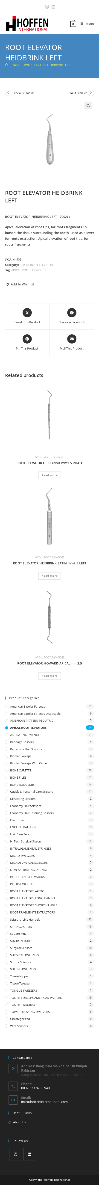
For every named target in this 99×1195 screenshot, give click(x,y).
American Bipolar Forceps (27, 706)
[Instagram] (15, 1154)
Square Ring (18, 933)
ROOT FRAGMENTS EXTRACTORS (32, 912)
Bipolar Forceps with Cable (28, 763)
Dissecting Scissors (22, 799)
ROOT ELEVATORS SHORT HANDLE (33, 905)
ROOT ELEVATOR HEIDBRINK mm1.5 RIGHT (49, 463)
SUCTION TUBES (21, 941)
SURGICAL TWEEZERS (24, 955)
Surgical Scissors (21, 948)
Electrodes (17, 820)
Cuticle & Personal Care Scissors (31, 791)
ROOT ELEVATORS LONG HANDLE (33, 898)
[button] (88, 105)
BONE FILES (18, 777)
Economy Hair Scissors (25, 806)
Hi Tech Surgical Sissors (26, 841)
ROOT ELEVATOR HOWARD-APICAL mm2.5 (49, 663)
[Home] (6, 65)
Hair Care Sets (19, 834)
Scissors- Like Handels (25, 919)
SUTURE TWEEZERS (23, 969)
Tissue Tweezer (20, 983)
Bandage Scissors (22, 742)
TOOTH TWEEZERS (22, 1004)
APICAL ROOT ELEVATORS (37, 265)
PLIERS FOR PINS (21, 884)
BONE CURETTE (20, 770)
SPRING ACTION (21, 927)
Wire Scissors (19, 1026)
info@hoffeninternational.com (44, 1102)
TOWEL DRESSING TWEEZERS (30, 1012)
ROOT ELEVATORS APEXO (27, 891)
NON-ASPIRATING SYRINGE (28, 870)
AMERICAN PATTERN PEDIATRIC (31, 720)
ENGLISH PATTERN (23, 827)
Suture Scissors (20, 962)
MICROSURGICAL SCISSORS (29, 862)
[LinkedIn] (29, 1154)
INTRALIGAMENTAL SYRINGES (30, 848)
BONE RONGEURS (22, 785)
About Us (19, 1122)
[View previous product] (8, 93)
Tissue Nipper (19, 976)
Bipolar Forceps (20, 756)
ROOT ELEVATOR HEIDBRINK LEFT (47, 65)
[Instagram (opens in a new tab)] (47, 7)
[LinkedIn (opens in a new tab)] (52, 7)
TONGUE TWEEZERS (23, 990)
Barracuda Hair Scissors (26, 749)
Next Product (78, 93)
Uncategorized (20, 1019)
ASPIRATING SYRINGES (25, 735)
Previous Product (23, 93)
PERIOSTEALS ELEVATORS (27, 877)
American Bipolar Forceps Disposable (35, 714)
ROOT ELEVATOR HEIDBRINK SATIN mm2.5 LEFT (49, 563)
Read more (49, 475)
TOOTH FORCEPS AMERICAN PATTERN (36, 998)
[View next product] (91, 93)
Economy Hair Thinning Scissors (32, 813)
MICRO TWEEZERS (22, 856)
